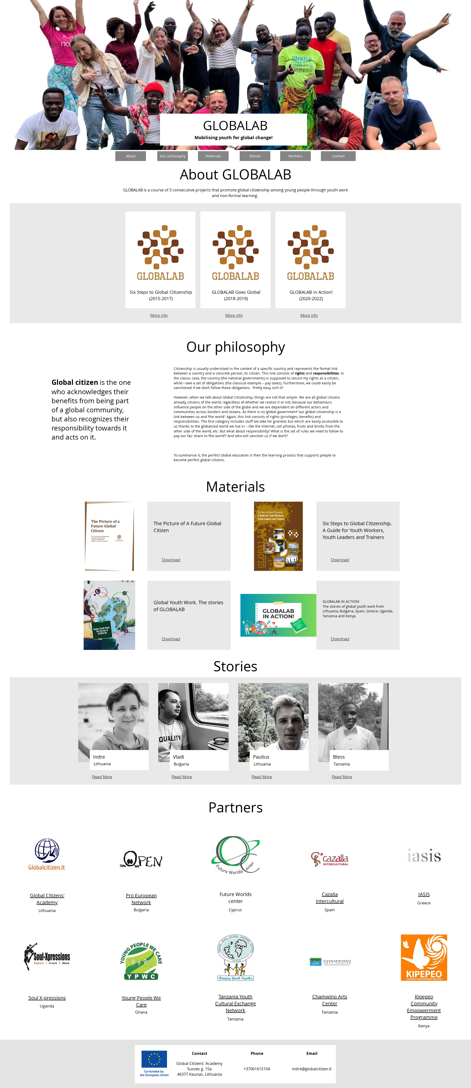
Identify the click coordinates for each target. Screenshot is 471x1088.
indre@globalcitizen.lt (312, 1069)
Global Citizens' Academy (47, 899)
